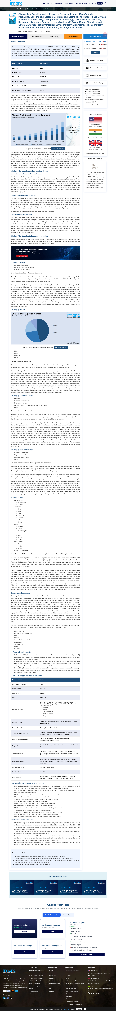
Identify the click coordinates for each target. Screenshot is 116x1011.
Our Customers (53, 981)
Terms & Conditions (54, 973)
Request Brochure (95, 75)
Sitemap (51, 991)
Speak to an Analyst (96, 68)
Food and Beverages (72, 991)
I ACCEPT (79, 1009)
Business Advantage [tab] (23, 947)
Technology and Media (72, 1001)
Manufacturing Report (36, 986)
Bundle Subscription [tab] (52, 915)
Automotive (69, 975)
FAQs (50, 986)
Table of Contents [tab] (36, 36)
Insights (84, 3)
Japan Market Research (36, 975)
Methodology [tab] (54, 36)
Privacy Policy (66, 1009)
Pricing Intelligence (35, 983)
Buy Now (95, 52)
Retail (67, 999)
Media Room (69, 3)
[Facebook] (7, 998)
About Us (77, 3)
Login (100, 3)
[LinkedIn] (4, 998)
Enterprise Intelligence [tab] (52, 947)
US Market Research (35, 981)
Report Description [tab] (18, 36)
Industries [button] (58, 3)
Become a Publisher (54, 983)
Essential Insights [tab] (22, 926)
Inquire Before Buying (96, 83)
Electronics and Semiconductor (74, 986)
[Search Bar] (105, 3)
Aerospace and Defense (72, 970)
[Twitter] (11, 998)
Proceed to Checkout (87, 954)
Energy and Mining (71, 988)
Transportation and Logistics (74, 1004)
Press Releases (34, 991)
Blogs (31, 988)
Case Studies (33, 993)
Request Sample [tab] (73, 36)
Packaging (69, 996)
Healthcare (69, 993)
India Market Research (36, 973)
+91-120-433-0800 (95, 993)
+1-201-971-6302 (94, 975)
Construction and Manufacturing (75, 983)
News (50, 988)
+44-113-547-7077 (95, 983)
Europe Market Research (36, 978)
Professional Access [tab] (51, 926)
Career (51, 970)
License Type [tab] (67, 915)
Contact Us (92, 3)
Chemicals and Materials (73, 981)
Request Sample (58, 149)
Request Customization (97, 60)
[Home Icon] (44, 3)
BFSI (67, 978)
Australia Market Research (37, 970)
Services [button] (49, 3)
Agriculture (69, 973)
